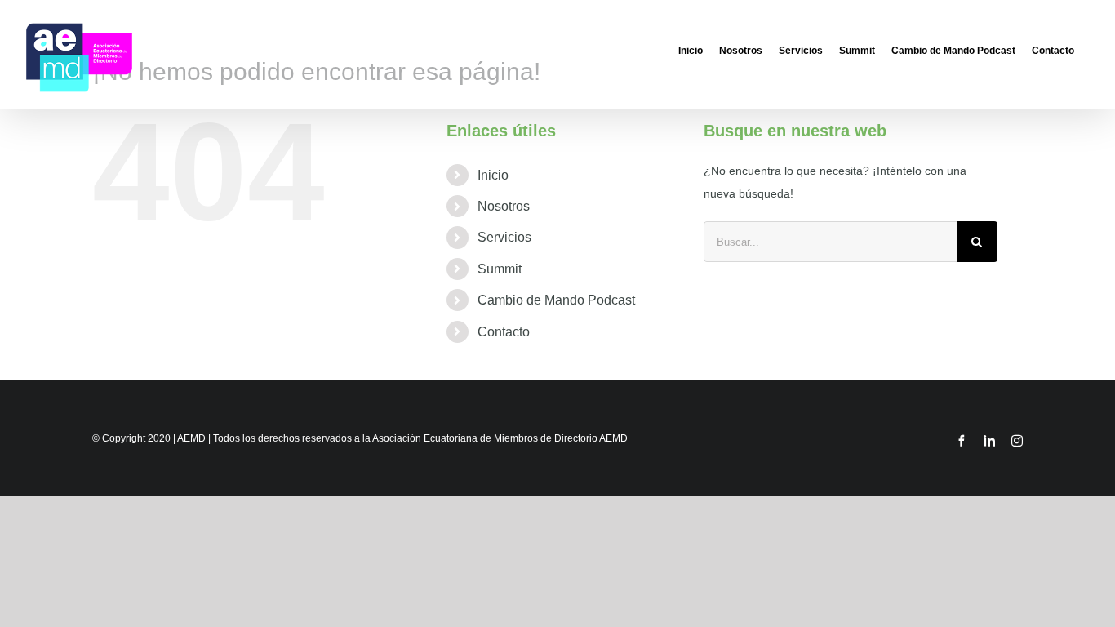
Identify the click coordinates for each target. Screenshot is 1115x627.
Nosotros (504, 206)
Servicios (504, 237)
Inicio (493, 175)
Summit (500, 269)
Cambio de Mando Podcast (556, 300)
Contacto (504, 332)
